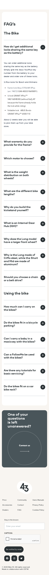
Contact (20, 505)
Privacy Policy (38, 505)
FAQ (19, 510)
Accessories (7, 505)
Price (4, 500)
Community (22, 500)
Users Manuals (38, 500)
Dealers (5, 510)
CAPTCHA (8, 533)
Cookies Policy (38, 510)
